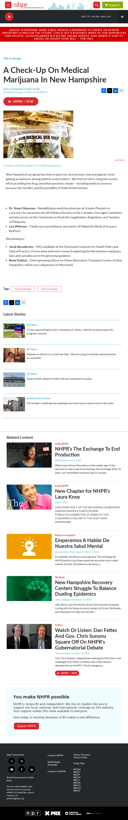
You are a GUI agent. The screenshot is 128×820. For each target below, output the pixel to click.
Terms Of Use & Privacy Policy (81, 756)
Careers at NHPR (57, 771)
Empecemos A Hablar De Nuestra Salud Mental (82, 543)
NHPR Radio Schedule (54, 763)
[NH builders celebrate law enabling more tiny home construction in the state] (14, 404)
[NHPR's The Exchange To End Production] (29, 454)
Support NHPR (26, 726)
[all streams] (123, 16)
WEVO (77, 785)
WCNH (77, 769)
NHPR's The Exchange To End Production (87, 451)
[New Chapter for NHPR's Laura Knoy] (29, 497)
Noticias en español (65, 535)
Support (114, 5)
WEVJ (76, 780)
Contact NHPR (55, 755)
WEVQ (77, 788)
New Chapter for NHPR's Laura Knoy (82, 493)
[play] (9, 17)
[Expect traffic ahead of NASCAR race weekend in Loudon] (14, 380)
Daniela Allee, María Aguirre (69, 551)
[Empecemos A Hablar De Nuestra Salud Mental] (29, 546)
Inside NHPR (61, 443)
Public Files (79, 763)
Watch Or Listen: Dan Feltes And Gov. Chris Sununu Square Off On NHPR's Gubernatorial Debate (86, 638)
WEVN (76, 782)
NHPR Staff (61, 460)
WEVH (76, 777)
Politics (59, 625)
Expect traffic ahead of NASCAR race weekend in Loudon (59, 378)
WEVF (76, 774)
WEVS (76, 790)
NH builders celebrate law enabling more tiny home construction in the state (70, 403)
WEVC (76, 772)
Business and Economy (38, 398)
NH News (32, 324)
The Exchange (12, 58)
